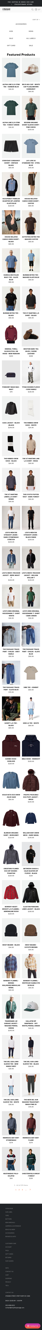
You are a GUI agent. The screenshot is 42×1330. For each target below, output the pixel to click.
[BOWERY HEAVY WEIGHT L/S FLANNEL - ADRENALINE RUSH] (11, 892)
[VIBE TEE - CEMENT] (31, 673)
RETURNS (8, 1257)
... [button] (26, 1190)
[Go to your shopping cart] (36, 9)
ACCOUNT (8, 1247)
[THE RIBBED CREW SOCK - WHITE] (31, 408)
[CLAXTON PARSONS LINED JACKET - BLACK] (31, 892)
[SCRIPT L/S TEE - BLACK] (11, 708)
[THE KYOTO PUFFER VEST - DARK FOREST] (31, 480)
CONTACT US (9, 1271)
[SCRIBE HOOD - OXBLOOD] (11, 744)
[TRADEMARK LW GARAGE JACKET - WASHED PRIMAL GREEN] (11, 1006)
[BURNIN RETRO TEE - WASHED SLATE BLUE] (31, 260)
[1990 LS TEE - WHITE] (31, 708)
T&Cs (7, 1285)
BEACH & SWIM (10, 1229)
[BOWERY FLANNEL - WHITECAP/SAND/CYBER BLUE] (31, 966)
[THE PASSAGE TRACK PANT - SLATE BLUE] (11, 673)
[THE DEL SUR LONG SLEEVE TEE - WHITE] (11, 1085)
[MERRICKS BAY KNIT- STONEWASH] (11, 1123)
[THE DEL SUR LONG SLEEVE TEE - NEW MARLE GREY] (11, 1047)
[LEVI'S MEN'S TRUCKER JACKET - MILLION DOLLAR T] (31, 558)
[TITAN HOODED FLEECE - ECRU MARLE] (31, 372)
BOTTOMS (8, 1219)
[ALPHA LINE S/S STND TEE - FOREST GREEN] (11, 108)
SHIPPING (8, 1278)
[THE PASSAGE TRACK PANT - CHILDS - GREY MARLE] (11, 635)
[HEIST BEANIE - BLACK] (11, 930)
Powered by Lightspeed (12, 1321)
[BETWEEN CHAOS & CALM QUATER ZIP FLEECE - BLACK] (31, 854)
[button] (21, 1325)
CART (7, 1275)
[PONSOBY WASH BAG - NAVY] (11, 372)
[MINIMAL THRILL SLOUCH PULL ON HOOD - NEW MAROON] (11, 334)
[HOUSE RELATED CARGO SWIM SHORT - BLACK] (11, 222)
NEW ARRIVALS (10, 1222)
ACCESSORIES (9, 1233)
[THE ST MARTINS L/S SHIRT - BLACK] (31, 298)
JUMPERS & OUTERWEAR (13, 1226)
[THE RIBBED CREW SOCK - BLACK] (11, 444)
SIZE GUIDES (9, 1261)
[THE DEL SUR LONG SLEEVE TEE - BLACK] (31, 1047)
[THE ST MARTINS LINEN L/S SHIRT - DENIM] (11, 480)
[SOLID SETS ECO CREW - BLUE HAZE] (11, 780)
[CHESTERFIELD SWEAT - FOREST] (31, 1159)
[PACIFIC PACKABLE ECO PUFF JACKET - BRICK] (31, 780)
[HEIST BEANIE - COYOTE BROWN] (31, 930)
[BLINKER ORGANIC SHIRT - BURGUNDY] (11, 818)
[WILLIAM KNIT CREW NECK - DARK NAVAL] (31, 818)
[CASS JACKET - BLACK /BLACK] (11, 408)
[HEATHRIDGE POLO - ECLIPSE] (11, 1159)
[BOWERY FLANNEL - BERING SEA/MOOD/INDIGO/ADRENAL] (11, 966)
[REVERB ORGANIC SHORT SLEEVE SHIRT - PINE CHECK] (31, 108)
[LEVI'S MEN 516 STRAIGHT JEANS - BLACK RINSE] (31, 518)
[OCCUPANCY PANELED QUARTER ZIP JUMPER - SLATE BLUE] (11, 184)
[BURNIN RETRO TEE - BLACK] (11, 298)
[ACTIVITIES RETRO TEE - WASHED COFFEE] (31, 222)
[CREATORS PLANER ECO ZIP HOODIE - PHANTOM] (11, 854)
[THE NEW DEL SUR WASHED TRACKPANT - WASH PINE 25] (31, 1085)
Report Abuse (9, 1316)
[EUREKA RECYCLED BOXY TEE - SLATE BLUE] (11, 260)
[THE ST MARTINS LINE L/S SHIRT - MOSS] (31, 444)
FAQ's (7, 1250)
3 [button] (22, 1190)
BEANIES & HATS (10, 1236)
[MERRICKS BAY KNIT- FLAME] (31, 1123)
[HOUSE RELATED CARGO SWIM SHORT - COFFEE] (31, 184)
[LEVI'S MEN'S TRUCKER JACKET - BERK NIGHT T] (11, 558)
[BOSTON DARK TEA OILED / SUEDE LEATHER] (31, 334)
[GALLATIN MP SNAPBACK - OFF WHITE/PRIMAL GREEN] (31, 1006)
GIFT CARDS (9, 1254)
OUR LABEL (8, 1212)
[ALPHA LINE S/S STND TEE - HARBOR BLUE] (11, 70)
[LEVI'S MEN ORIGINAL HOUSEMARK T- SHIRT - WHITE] (11, 596)
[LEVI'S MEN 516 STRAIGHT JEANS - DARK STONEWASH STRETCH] (11, 518)
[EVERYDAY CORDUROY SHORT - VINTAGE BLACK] (11, 146)
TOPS (7, 1215)
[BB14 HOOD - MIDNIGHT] (31, 744)
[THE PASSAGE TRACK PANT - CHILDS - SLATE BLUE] (31, 635)
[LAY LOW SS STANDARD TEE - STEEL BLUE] (31, 146)
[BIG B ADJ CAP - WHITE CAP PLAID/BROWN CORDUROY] (31, 70)
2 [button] (19, 1190)
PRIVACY (8, 1282)
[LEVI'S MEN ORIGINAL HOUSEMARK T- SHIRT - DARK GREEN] (31, 596)
